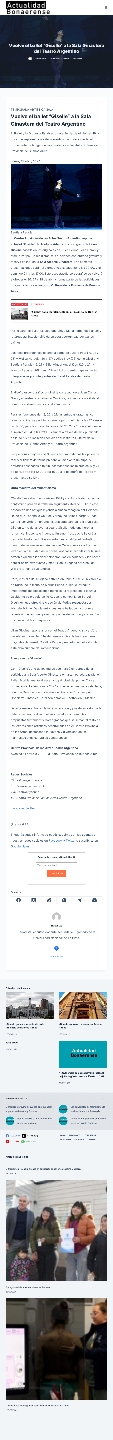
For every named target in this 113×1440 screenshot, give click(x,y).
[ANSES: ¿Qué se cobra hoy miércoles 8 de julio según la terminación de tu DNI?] (83, 1054)
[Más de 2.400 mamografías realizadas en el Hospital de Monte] (56, 1349)
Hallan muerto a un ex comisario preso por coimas (34, 1120)
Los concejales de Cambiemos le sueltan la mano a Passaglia (87, 1109)
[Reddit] (48, 900)
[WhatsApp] (64, 900)
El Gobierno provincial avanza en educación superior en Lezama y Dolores (29, 1109)
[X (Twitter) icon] (56, 948)
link (81, 432)
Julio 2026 (12, 1042)
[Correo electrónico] (94, 900)
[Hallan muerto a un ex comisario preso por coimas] (10, 1120)
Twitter (30, 808)
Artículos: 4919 (56, 957)
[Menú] (106, 7)
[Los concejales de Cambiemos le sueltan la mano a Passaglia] (63, 1109)
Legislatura (90, 1135)
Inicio (62, 1135)
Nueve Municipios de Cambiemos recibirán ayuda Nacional (88, 1120)
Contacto (93, 1139)
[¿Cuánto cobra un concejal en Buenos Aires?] (83, 1005)
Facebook (17, 808)
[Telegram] (79, 900)
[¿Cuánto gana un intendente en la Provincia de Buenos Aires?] (30, 1005)
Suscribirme (56, 873)
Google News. (20, 846)
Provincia (79, 1139)
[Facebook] (18, 900)
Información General (74, 58)
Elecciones (74, 1135)
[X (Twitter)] (33, 900)
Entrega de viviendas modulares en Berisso (28, 1287)
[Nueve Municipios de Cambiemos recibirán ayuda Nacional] (63, 1120)
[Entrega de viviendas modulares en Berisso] (56, 1230)
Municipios (65, 1139)
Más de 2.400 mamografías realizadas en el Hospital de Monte (37, 1405)
